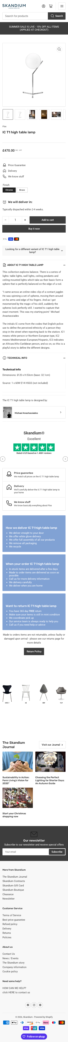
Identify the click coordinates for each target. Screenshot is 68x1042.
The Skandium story (13, 962)
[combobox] (34, 16)
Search (59, 15)
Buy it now (34, 228)
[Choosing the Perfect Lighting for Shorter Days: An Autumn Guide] (50, 762)
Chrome (9, 190)
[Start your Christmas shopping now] (17, 798)
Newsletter (8, 898)
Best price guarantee (13, 919)
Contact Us (8, 953)
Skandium (28, 1017)
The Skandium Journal (14, 876)
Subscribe (56, 851)
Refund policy (9, 924)
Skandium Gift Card (13, 885)
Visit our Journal (51, 744)
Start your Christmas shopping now (14, 815)
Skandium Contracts (13, 881)
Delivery (6, 928)
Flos (4, 126)
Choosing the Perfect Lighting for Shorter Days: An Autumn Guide (49, 780)
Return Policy (34, 651)
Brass (22, 190)
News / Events (10, 958)
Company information (14, 967)
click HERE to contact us (16, 992)
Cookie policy (10, 971)
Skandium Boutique (13, 889)
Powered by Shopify (43, 1017)
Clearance (8, 894)
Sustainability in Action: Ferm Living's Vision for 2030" (15, 780)
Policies (6, 937)
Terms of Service (11, 915)
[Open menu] (62, 6)
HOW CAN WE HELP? (14, 988)
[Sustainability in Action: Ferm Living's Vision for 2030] (17, 762)
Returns (6, 932)
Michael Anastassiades (26, 413)
